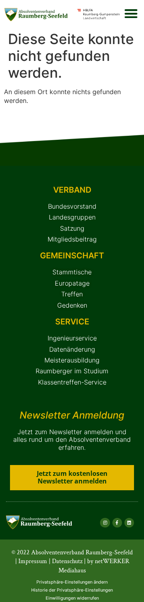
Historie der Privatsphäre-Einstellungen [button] (72, 590)
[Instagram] (105, 523)
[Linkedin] (129, 523)
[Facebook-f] (117, 523)
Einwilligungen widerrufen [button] (72, 598)
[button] (131, 13)
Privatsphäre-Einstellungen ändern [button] (72, 582)
